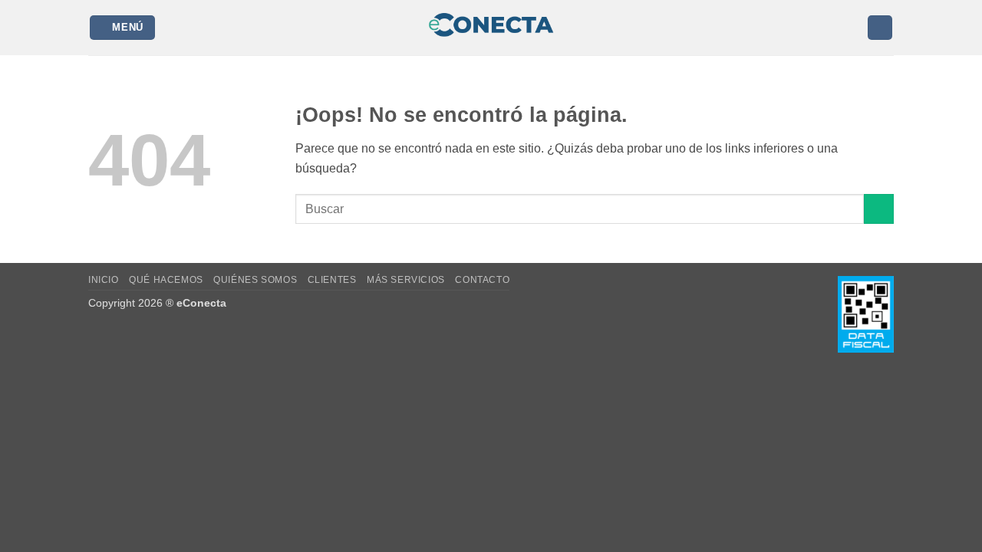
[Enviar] (879, 209)
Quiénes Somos (255, 279)
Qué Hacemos (166, 279)
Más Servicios (406, 279)
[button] (123, 28)
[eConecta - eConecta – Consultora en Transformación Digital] (491, 27)
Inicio (103, 279)
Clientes (332, 279)
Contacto (482, 279)
